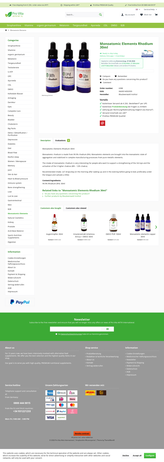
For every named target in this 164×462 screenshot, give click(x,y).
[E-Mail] (102, 123)
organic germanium (16, 54)
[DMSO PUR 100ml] (113, 223)
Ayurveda (12, 80)
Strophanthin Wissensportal (86, 440)
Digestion (12, 242)
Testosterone (13, 67)
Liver (10, 192)
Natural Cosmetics (16, 218)
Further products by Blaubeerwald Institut (62, 196)
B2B (9, 209)
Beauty (11, 115)
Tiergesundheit (14, 63)
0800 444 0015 (22, 403)
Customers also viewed (76, 208)
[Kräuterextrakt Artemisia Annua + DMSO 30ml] (84, 223)
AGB (9, 288)
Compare (106, 76)
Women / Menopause (17, 161)
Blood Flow (12, 152)
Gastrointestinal (15, 200)
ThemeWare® (109, 440)
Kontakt (11, 271)
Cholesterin (13, 124)
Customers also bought (50, 208)
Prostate (11, 226)
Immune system (15, 183)
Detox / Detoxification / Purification (17, 134)
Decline (125, 455)
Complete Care (14, 111)
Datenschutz (13, 281)
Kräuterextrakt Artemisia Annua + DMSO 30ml (84, 235)
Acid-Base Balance (16, 231)
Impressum (13, 291)
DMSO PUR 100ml (113, 234)
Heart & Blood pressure (18, 178)
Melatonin (12, 59)
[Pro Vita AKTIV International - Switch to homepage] (23, 14)
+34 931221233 (22, 411)
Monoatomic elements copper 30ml (143, 235)
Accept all (137, 455)
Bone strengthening (16, 187)
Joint (10, 170)
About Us (12, 267)
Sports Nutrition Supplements (15, 236)
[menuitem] (150, 9)
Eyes (10, 106)
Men (10, 205)
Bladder (11, 119)
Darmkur (11, 102)
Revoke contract (82, 433)
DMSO (10, 89)
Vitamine (11, 50)
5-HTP (10, 72)
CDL (9, 85)
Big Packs (12, 128)
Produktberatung (93, 353)
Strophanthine (14, 46)
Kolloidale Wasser (15, 93)
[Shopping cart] (156, 14)
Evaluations (62, 140)
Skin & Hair (12, 174)
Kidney (11, 222)
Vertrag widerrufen (16, 284)
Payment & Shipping (16, 274)
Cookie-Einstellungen (17, 258)
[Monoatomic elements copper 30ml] (142, 223)
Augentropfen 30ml (54, 234)
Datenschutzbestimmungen (71, 334)
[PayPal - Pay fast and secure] (20, 302)
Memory (11, 165)
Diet (9, 148)
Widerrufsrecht (14, 277)
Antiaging (12, 98)
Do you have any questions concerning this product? (124, 79)
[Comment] (120, 51)
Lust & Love (13, 196)
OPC (9, 76)
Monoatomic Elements (18, 213)
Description (45, 140)
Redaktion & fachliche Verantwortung (102, 356)
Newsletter (131, 359)
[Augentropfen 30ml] (54, 223)
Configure (150, 455)
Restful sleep (13, 157)
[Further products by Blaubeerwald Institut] (147, 54)
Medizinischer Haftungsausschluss (16, 262)
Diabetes (11, 144)
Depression (13, 139)
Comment (106, 82)
